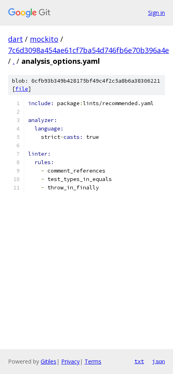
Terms (92, 361)
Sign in (156, 12)
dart (15, 39)
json (158, 361)
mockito (44, 39)
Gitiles (48, 361)
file (21, 88)
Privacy (70, 361)
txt (139, 361)
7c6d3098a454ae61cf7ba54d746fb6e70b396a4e (88, 50)
